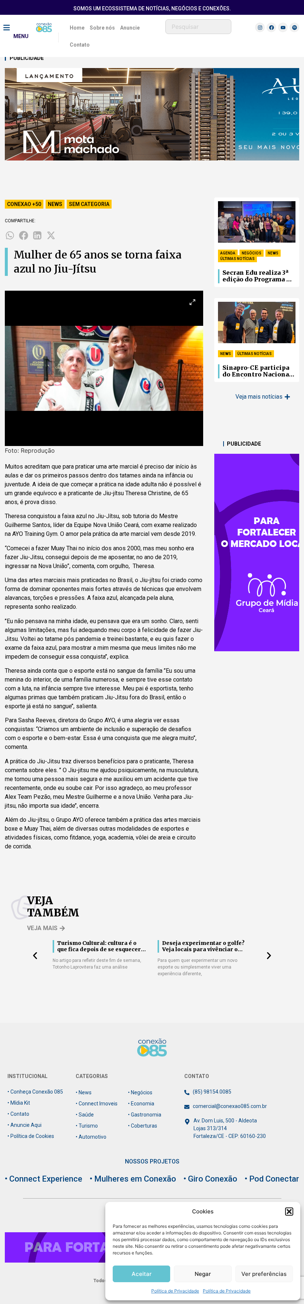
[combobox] (198, 26)
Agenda (227, 253)
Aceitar (142, 1273)
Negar (203, 1273)
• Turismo (87, 1126)
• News (84, 1092)
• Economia (141, 1104)
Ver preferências (264, 1273)
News (55, 204)
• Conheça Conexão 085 (35, 1092)
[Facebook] (271, 27)
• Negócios (140, 1092)
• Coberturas (142, 1126)
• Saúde (85, 1115)
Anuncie (130, 28)
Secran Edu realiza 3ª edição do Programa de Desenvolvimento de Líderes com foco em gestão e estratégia (258, 276)
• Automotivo (91, 1137)
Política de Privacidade (175, 1291)
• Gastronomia (144, 1115)
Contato (80, 45)
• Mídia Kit (18, 1103)
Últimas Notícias (237, 259)
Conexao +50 (24, 204)
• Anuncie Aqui (24, 1125)
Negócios (251, 253)
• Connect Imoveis (97, 1104)
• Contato (18, 1114)
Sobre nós (102, 28)
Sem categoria (89, 204)
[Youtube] (283, 27)
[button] (289, 1211)
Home (77, 28)
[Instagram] (260, 27)
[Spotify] (294, 27)
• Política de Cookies (30, 1136)
